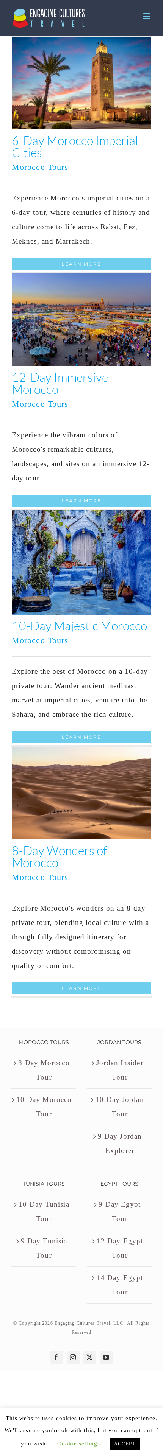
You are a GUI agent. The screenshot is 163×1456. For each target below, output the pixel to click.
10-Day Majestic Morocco (79, 625)
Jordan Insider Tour (119, 1070)
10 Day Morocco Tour (44, 1106)
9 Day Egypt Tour (120, 1211)
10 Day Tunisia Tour (44, 1211)
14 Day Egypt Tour (120, 1285)
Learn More (81, 264)
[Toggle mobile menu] (147, 16)
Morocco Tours (40, 167)
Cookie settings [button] (78, 1443)
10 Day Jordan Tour (120, 1106)
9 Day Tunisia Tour (44, 1248)
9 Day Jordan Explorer (120, 1143)
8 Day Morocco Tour (43, 1070)
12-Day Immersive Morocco (60, 383)
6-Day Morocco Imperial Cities (75, 146)
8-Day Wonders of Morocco (59, 856)
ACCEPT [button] (125, 1444)
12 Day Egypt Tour (120, 1248)
